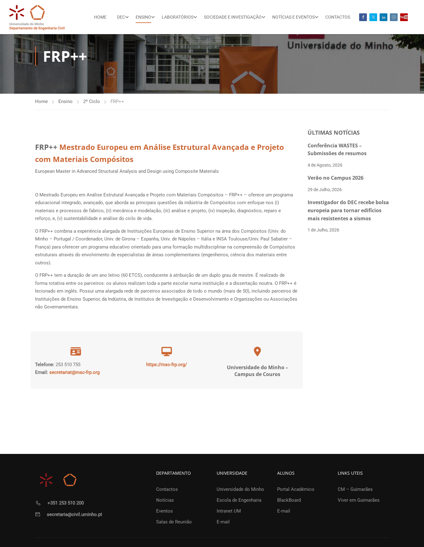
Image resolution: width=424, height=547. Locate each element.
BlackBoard (289, 500)
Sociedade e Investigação (233, 17)
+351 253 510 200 (65, 503)
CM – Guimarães (355, 489)
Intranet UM (229, 511)
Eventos (164, 511)
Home (100, 17)
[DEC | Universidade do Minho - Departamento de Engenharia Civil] (37, 17)
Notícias (165, 500)
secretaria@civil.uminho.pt (74, 514)
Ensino (143, 17)
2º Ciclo (91, 101)
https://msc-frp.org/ (166, 364)
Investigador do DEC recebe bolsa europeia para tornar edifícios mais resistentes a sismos (348, 210)
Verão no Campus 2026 (335, 177)
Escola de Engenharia (239, 500)
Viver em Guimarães (359, 500)
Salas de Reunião (174, 522)
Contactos (337, 17)
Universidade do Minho (240, 489)
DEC (121, 17)
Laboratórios (177, 17)
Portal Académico (295, 489)
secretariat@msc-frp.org (74, 372)
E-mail (223, 522)
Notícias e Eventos (293, 17)
